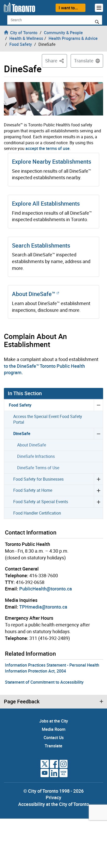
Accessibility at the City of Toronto (53, 804)
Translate (83, 60)
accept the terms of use (47, 148)
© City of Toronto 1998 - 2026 (53, 791)
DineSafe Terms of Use (38, 468)
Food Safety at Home (32, 490)
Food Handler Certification (37, 513)
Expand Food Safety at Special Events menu (98, 501)
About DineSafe (31, 445)
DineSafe (21, 433)
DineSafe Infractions (36, 456)
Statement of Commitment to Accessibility (44, 682)
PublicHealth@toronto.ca (45, 589)
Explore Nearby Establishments (51, 161)
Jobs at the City (53, 721)
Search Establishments (41, 245)
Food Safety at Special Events (40, 501)
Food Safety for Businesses (38, 479)
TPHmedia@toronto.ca (43, 607)
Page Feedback (21, 701)
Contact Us (54, 737)
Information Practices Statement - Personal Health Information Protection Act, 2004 (52, 668)
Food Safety (20, 405)
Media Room (53, 729)
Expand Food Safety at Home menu (98, 490)
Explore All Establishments (46, 203)
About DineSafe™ (34, 294)
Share (56, 60)
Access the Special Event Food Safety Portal (47, 419)
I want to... (68, 8)
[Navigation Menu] (99, 8)
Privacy (53, 797)
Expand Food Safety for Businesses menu (98, 479)
